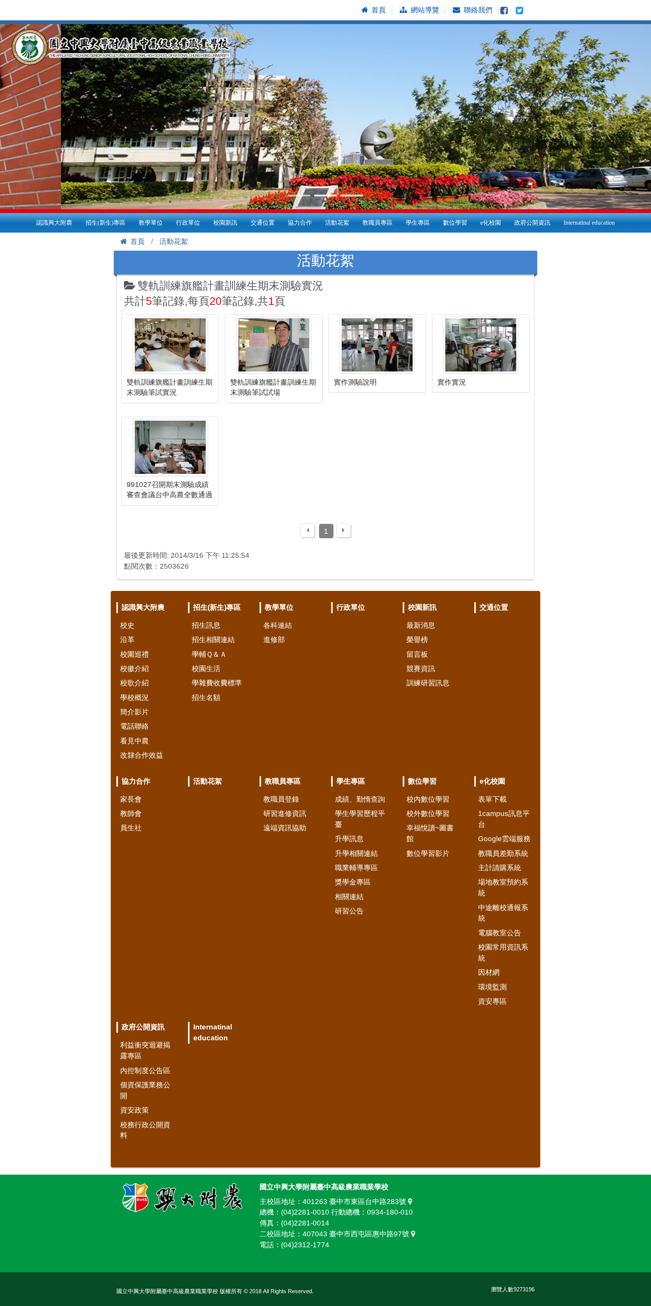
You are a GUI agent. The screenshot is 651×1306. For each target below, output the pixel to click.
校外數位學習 (427, 813)
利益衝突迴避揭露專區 (145, 1050)
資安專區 (492, 1001)
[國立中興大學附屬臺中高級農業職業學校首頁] (124, 47)
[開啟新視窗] (504, 10)
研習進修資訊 (284, 813)
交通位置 (263, 222)
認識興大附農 (54, 222)
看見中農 (134, 741)
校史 (127, 625)
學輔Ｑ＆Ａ (209, 654)
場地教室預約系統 (503, 887)
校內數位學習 (427, 799)
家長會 (131, 799)
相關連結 (349, 897)
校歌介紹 (134, 683)
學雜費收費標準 (217, 683)
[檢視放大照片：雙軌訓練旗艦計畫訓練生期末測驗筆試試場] (274, 345)
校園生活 (206, 669)
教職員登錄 (281, 799)
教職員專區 (377, 222)
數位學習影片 (427, 853)
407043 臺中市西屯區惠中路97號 (357, 1234)
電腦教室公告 (499, 933)
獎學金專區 (353, 882)
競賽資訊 (420, 669)
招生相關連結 (213, 640)
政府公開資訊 (532, 222)
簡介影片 (134, 712)
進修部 (274, 640)
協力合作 (300, 222)
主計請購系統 (499, 868)
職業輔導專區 (356, 868)
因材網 (489, 972)
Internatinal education (589, 222)
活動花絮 (337, 222)
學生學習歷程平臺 (360, 819)
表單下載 (492, 799)
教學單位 (151, 222)
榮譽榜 (417, 640)
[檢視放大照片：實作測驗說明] (377, 345)
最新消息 (420, 625)
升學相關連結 (356, 853)
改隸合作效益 (141, 755)
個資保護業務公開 (145, 1090)
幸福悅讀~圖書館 (430, 833)
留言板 (417, 654)
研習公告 (349, 911)
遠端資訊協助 (284, 828)
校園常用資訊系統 (503, 952)
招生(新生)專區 (105, 222)
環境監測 (492, 987)
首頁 (137, 241)
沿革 (127, 640)
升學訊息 (349, 839)
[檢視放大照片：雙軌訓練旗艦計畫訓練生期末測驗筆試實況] (170, 345)
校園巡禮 (134, 654)
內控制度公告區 (145, 1071)
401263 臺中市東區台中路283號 (355, 1202)
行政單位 (188, 222)
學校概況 (134, 698)
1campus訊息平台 (504, 819)
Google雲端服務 (504, 839)
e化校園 (490, 222)
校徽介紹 (134, 669)
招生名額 (206, 698)
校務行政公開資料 (145, 1130)
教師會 (131, 813)
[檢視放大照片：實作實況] (481, 345)
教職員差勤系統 (503, 853)
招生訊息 (206, 625)
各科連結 (277, 625)
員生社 (131, 828)
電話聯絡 (134, 726)
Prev (10, 117)
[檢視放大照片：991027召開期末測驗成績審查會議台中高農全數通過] (170, 447)
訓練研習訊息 (427, 683)
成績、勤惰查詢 (360, 799)
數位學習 (455, 222)
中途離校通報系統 (503, 913)
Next (641, 117)
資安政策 (134, 1110)
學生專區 (418, 222)
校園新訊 (225, 222)
